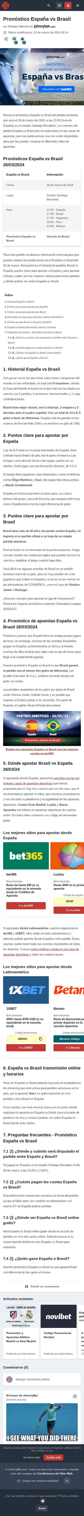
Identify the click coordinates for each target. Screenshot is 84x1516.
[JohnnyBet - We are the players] (5, 5)
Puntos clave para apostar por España (27, 307)
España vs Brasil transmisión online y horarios (31, 327)
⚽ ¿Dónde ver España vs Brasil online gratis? (36, 353)
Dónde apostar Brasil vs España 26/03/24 (29, 322)
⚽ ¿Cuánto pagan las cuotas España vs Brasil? (37, 347)
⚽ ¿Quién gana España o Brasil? (30, 358)
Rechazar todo (31, 1457)
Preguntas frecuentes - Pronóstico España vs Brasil (34, 332)
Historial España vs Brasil (20, 301)
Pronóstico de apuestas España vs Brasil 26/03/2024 (35, 317)
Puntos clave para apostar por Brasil (26, 312)
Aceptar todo (53, 1457)
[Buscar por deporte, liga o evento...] (49, 5)
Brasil (42, 1508)
